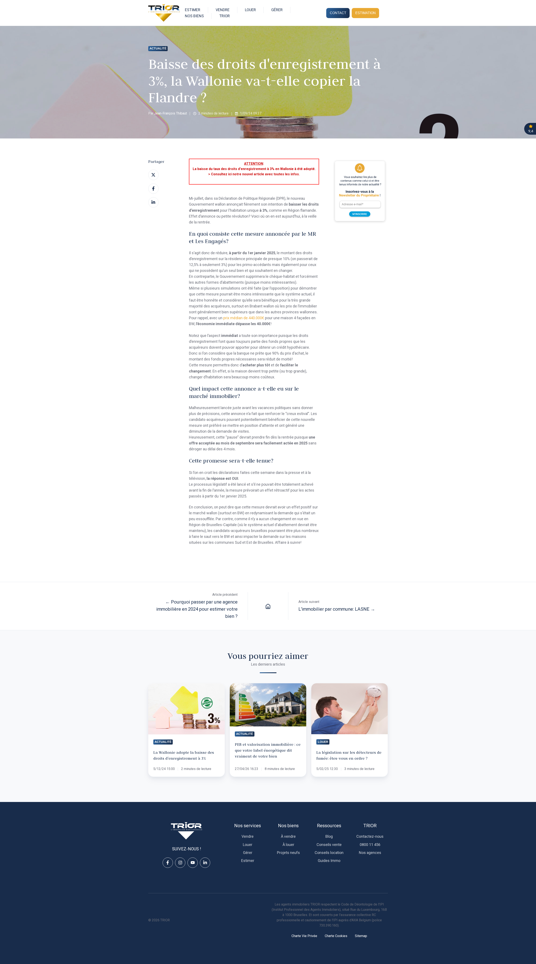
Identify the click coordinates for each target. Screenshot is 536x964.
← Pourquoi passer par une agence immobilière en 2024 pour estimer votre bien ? (197, 609)
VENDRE (223, 10)
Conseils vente (329, 844)
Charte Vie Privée (304, 936)
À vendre (288, 836)
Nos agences (370, 852)
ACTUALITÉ (158, 48)
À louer (288, 844)
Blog (329, 836)
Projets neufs (288, 852)
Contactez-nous (370, 836)
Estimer (247, 860)
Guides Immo (329, 860)
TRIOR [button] (224, 16)
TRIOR (370, 825)
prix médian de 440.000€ (243, 318)
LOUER (250, 10)
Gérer (247, 852)
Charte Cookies (336, 936)
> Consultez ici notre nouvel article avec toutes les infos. (254, 174)
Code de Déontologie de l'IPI (362, 904)
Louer (247, 844)
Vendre (248, 836)
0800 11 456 (370, 844)
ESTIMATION (365, 13)
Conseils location (329, 852)
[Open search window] (386, 13)
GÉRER (277, 10)
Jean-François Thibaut (170, 113)
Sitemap (361, 936)
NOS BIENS (194, 16)
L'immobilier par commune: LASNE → (336, 609)
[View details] (168, 863)
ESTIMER (192, 10)
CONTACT (338, 13)
